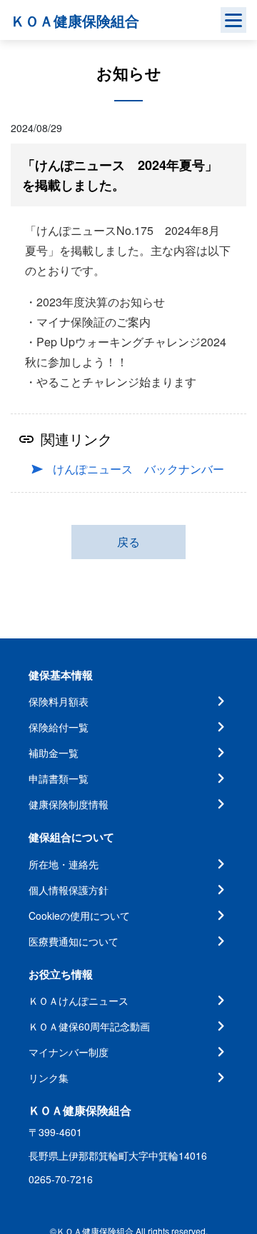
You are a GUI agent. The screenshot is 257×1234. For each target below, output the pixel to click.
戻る (128, 541)
